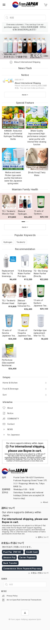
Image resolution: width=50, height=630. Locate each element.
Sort (5, 395)
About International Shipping (27, 62)
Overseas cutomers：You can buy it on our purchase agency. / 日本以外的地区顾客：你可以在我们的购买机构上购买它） (25, 27)
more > (25, 95)
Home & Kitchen (10, 383)
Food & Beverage (10, 389)
